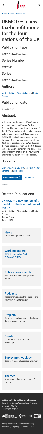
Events (9, 336)
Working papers (15, 251)
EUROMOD (9, 257)
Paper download (11, 177)
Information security (26, 424)
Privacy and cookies (9, 424)
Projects (10, 315)
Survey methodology (18, 357)
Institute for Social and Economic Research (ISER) (21, 5)
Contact (34, 427)
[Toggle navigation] (3, 5)
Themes (10, 376)
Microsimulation (9, 168)
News (8, 232)
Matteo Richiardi (9, 93)
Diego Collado (23, 93)
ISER (7, 254)
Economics (18, 171)
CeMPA (18, 257)
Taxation (29, 168)
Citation (28, 177)
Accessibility (6, 427)
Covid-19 (20, 168)
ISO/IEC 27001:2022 (37, 416)
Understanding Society (19, 254)
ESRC (9, 416)
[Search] (39, 5)
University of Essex (25, 416)
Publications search (18, 272)
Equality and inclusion (21, 427)
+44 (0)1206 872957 (10, 409)
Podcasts (11, 293)
